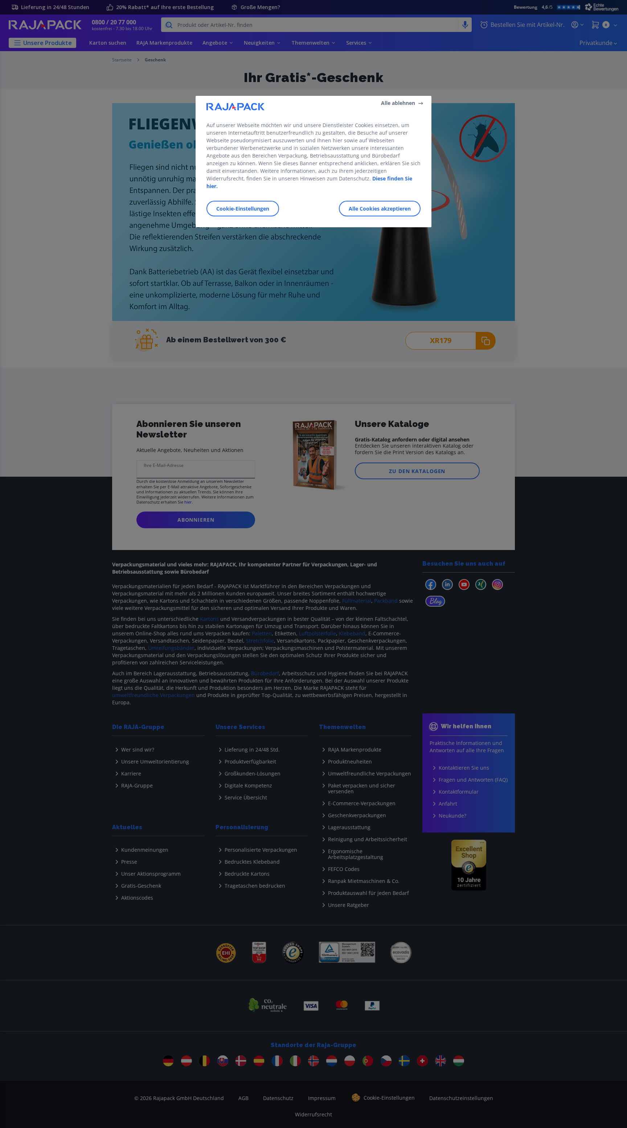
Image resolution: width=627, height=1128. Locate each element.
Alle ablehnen (398, 102)
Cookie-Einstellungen (242, 208)
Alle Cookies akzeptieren (380, 208)
